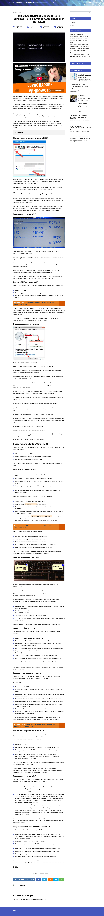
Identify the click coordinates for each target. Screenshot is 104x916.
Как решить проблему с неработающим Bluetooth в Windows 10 (80, 127)
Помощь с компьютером (25, 2)
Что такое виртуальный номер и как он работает (84, 75)
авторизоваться (41, 899)
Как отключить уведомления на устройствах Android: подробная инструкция (79, 86)
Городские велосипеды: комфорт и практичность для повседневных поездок (79, 40)
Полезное (56, 3)
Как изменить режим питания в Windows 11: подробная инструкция (80, 137)
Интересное (64, 3)
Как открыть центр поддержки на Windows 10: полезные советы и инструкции (79, 117)
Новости (71, 3)
